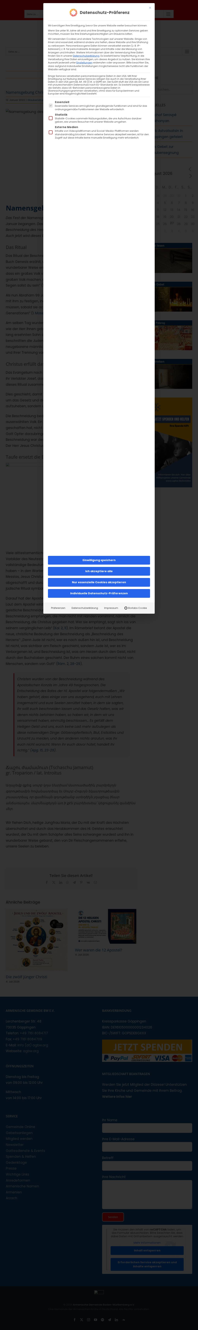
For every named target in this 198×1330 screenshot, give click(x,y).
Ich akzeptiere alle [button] (99, 571)
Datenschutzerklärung (86, 55)
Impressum (111, 608)
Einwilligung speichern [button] (99, 560)
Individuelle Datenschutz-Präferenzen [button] (99, 593)
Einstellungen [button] (84, 62)
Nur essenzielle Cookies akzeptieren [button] (99, 582)
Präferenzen (58, 608)
